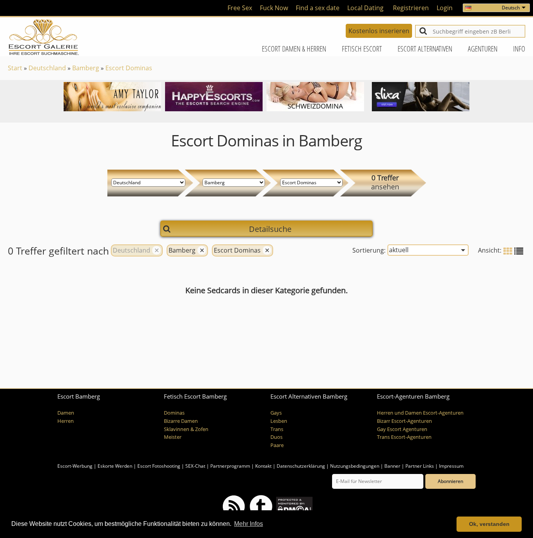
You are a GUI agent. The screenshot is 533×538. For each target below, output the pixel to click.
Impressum (451, 466)
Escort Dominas (128, 68)
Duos (276, 437)
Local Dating (365, 8)
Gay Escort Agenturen (402, 429)
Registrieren (411, 8)
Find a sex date (317, 8)
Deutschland (47, 68)
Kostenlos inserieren (378, 31)
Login (445, 8)
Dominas (174, 413)
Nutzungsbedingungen (354, 466)
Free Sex (239, 8)
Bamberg (85, 68)
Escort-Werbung (74, 466)
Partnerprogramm (230, 466)
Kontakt (264, 466)
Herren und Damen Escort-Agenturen (420, 413)
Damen (65, 413)
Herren (65, 421)
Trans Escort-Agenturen (404, 437)
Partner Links (419, 466)
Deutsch (511, 7)
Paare (277, 445)
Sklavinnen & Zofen (186, 429)
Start (15, 68)
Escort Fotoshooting (158, 466)
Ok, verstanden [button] (489, 524)
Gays (276, 413)
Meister (172, 437)
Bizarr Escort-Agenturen (404, 421)
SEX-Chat (195, 466)
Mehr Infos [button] (248, 523)
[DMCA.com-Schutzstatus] (294, 505)
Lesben (278, 421)
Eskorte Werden (115, 466)
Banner (392, 466)
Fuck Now (274, 8)
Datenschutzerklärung (301, 466)
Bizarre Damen (181, 421)
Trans (276, 429)
